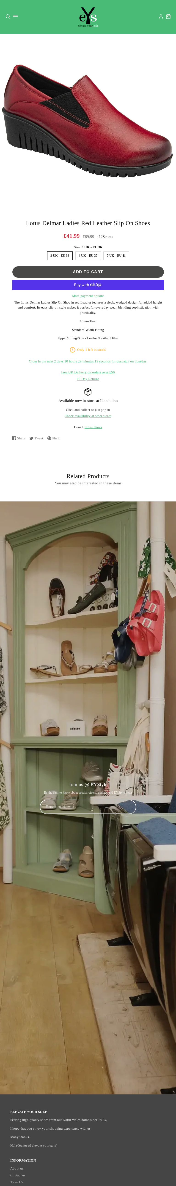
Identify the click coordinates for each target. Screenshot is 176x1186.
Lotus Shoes (93, 427)
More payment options (88, 296)
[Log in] (161, 16)
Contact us (17, 1175)
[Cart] (168, 16)
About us (16, 1168)
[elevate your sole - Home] (88, 16)
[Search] (8, 17)
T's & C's (16, 1182)
